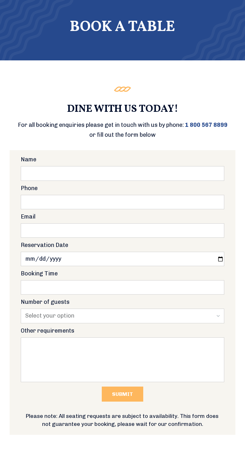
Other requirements (47, 331)
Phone (29, 188)
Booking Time (39, 274)
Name (28, 160)
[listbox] (122, 316)
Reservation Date (44, 245)
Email (28, 217)
